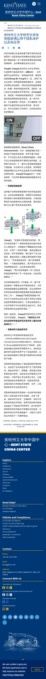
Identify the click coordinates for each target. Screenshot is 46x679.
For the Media (7, 508)
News (4, 488)
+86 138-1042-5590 (9, 556)
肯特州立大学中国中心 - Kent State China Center (23, 13)
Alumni (5, 471)
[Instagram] (8, 587)
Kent (5, 23)
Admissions (6, 468)
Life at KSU (6, 482)
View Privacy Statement (13, 674)
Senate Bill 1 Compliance (11, 534)
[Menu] (38, 4)
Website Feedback (9, 511)
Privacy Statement (9, 531)
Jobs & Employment (9, 479)
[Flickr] (8, 609)
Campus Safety (7, 477)
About (4, 463)
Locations (6, 485)
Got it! (37, 669)
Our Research (7, 490)
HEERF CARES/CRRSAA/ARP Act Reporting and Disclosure (19, 527)
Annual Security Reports (11, 520)
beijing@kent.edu (9, 564)
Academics (6, 466)
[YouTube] (4, 609)
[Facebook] (4, 587)
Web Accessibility (8, 537)
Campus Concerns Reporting (13, 523)
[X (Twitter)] (11, 587)
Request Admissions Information (14, 505)
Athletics (5, 474)
